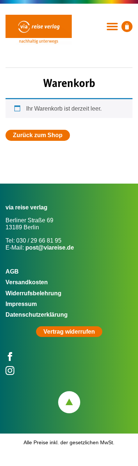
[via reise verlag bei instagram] (10, 373)
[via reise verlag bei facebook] (10, 359)
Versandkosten (27, 282)
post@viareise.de (49, 247)
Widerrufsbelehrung (33, 293)
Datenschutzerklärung (37, 315)
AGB (12, 271)
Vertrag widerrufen (69, 331)
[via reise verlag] (39, 26)
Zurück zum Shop (38, 135)
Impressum (21, 304)
